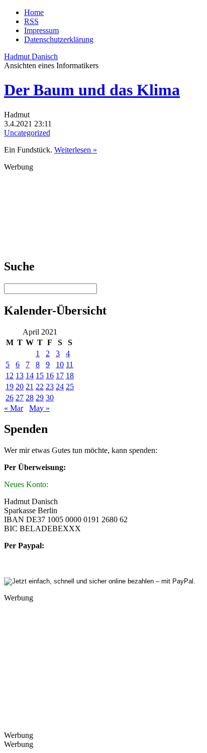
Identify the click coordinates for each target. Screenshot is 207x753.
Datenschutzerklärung (58, 39)
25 (70, 386)
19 (10, 386)
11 (69, 364)
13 (20, 375)
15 (40, 375)
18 (70, 375)
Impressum (41, 30)
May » (39, 408)
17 (60, 375)
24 (60, 386)
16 (50, 375)
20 (20, 386)
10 (60, 364)
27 (20, 397)
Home (34, 12)
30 (50, 397)
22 (40, 386)
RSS (31, 21)
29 (40, 397)
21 (30, 386)
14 (30, 375)
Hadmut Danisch (31, 56)
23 (50, 386)
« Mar (13, 408)
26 (10, 397)
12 (10, 375)
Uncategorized (27, 132)
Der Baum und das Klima (92, 90)
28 (30, 397)
